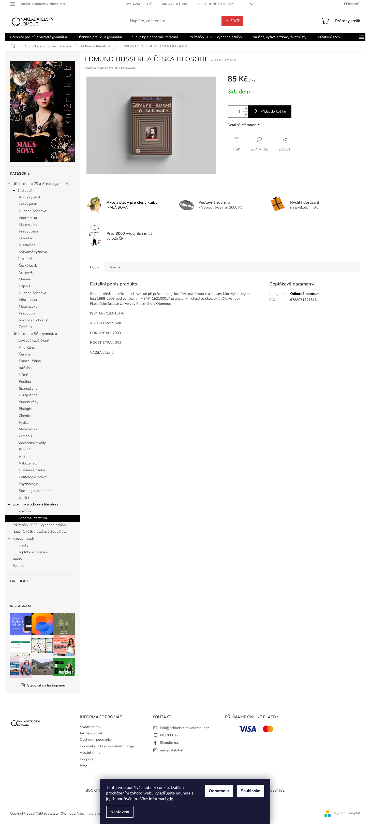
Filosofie (25, 449)
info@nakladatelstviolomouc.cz (184, 727)
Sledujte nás (170, 742)
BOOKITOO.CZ (97, 790)
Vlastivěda (27, 245)
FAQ (83, 765)
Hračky (23, 545)
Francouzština (30, 361)
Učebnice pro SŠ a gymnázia (34, 333)
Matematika (28, 224)
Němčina (25, 374)
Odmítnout (219, 791)
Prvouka (25, 238)
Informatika (28, 217)
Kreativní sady (23, 538)
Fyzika (23, 422)
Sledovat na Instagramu (46, 685)
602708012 (169, 735)
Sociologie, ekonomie (35, 490)
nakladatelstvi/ (171, 750)
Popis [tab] (94, 267)
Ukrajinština (28, 395)
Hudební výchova (32, 211)
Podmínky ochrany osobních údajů (107, 746)
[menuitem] (38, 37)
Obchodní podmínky (216, 4)
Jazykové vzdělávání (33, 340)
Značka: (110, 68)
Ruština (25, 381)
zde (170, 799)
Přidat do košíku (273, 111)
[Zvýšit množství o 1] (245, 109)
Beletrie (18, 565)
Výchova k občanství (35, 320)
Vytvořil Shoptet (347, 813)
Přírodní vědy (28, 402)
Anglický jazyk (30, 197)
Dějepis (24, 286)
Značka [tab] (114, 267)
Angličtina (27, 347)
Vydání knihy (90, 752)
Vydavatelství (139, 4)
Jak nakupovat (175, 4)
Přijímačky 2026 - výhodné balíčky (39, 525)
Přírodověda (28, 231)
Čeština (25, 354)
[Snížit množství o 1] (245, 114)
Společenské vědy (32, 443)
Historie (25, 456)
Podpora (86, 759)
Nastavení (119, 812)
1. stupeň (25, 190)
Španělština (28, 388)
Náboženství (28, 463)
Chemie (25, 279)
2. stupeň (25, 258)
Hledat (232, 20)
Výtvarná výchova (33, 252)
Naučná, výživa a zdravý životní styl (39, 531)
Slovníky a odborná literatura (35, 504)
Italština (25, 367)
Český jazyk (28, 204)
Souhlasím (250, 791)
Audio (17, 559)
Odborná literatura (32, 518)
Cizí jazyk (26, 272)
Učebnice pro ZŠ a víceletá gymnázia (40, 183)
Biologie (25, 408)
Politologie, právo (33, 477)
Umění (24, 497)
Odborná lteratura (305, 293)
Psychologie (28, 484)
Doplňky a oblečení (33, 552)
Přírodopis (27, 313)
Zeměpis (25, 326)
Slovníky (24, 511)
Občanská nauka (32, 470)
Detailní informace (242, 124)
